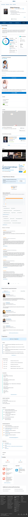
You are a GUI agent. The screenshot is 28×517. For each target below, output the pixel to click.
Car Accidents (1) (19, 212)
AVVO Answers (6, 448)
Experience (17, 22)
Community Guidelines (3, 514)
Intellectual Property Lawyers (16, 509)
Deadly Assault (7, 431)
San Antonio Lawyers (9, 506)
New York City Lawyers (10, 498)
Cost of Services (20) (14, 220)
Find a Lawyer (2, 498)
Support (22, 500)
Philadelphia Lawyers (9, 504)
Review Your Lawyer (3, 499)
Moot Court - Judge (7, 433)
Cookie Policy (10, 513)
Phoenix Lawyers (9, 505)
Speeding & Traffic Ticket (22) (7, 210)
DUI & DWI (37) (13, 208)
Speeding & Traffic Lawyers (16, 511)
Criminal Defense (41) (6, 208)
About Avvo (22, 498)
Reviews (10, 22)
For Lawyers (2, 504)
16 (18, 283)
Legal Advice (2, 500)
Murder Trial (6, 435)
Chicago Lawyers (9, 500)
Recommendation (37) (19, 218)
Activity (24, 22)
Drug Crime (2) (13, 212)
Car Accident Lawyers (16, 505)
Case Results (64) (6, 218)
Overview (4, 22)
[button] (17, 111)
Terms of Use (2, 513)
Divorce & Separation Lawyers (16, 507)
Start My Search (14, 77)
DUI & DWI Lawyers (16, 503)
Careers (22, 499)
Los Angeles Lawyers (9, 499)
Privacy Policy (6, 513)
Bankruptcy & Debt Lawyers (16, 499)
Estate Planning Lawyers (17, 504)
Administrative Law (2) (6, 212)
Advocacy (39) (12, 218)
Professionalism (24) (6, 220)
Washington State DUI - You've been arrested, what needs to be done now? (14, 446)
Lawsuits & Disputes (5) (16, 210)
